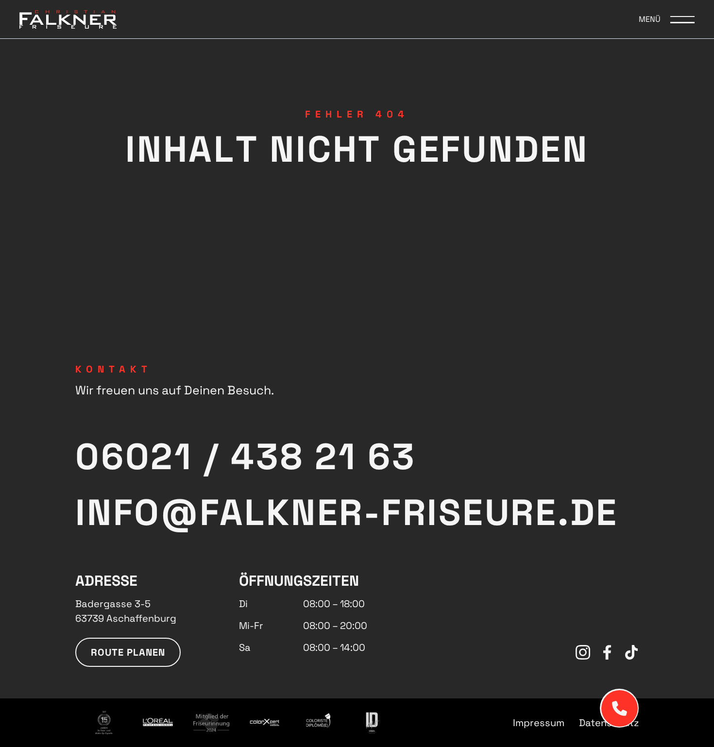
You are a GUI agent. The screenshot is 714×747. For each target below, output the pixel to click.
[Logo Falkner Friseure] (68, 19)
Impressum (538, 722)
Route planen (128, 652)
